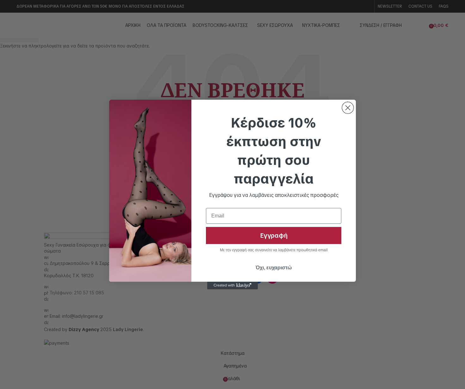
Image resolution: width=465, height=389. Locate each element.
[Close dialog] (347, 107)
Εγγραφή (274, 235)
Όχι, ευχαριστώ (274, 267)
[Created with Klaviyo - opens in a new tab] (232, 285)
